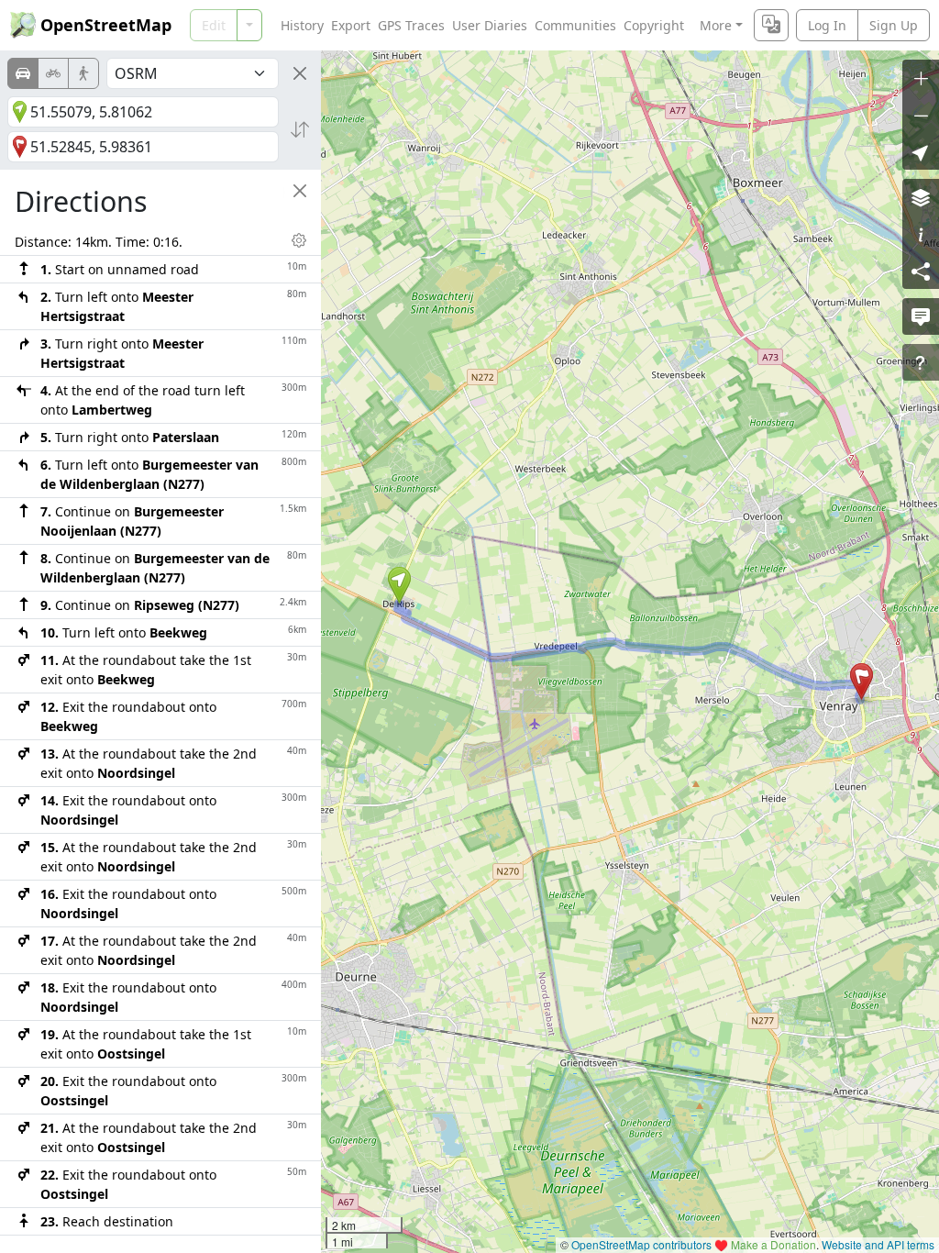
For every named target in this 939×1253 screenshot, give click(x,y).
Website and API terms (878, 1244)
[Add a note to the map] (920, 316)
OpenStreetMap (105, 25)
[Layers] (920, 197)
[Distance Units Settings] (299, 240)
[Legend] (920, 234)
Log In (827, 25)
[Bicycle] (53, 73)
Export (350, 25)
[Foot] (83, 73)
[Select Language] (771, 25)
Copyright (654, 25)
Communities (575, 25)
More (716, 25)
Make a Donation (773, 1244)
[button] (399, 585)
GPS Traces (411, 25)
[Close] (300, 73)
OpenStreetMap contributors (641, 1244)
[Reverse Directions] (300, 129)
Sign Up (893, 25)
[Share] (920, 270)
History (302, 25)
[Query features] (920, 362)
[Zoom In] (920, 78)
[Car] (23, 73)
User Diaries (489, 25)
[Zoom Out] (920, 114)
